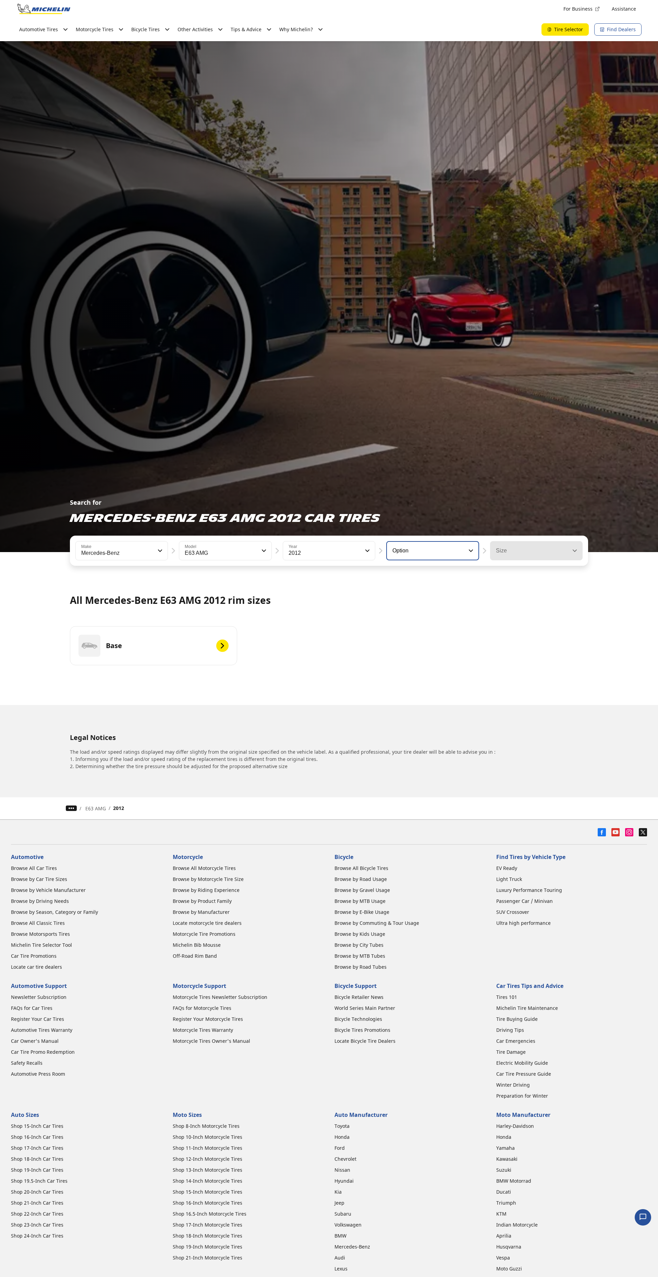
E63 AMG (95, 808)
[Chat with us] (643, 1217)
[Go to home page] (43, 9)
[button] (159, 551)
